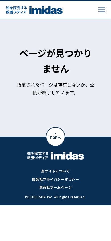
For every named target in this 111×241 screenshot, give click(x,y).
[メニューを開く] (101, 9)
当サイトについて (55, 170)
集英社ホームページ (55, 187)
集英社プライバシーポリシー (55, 179)
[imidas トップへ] (34, 10)
